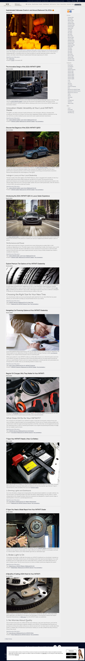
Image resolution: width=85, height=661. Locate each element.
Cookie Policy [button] (44, 653)
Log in (69, 108)
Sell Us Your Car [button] (53, 4)
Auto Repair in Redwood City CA (17, 501)
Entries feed (70, 109)
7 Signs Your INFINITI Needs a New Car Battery (22, 439)
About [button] (73, 4)
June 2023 (70, 31)
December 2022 (71, 40)
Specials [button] (40, 4)
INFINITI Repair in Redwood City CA (25, 566)
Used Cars (70, 101)
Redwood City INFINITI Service (19, 304)
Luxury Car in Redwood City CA (28, 188)
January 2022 (70, 57)
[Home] (26, 4)
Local (12, 60)
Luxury (69, 81)
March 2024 (70, 19)
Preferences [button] (17, 654)
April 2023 (70, 34)
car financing (54, 353)
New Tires (30, 302)
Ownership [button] (69, 4)
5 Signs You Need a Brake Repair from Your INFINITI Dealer (26, 509)
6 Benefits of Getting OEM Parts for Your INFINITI (23, 574)
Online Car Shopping (72, 86)
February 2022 (71, 55)
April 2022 (70, 52)
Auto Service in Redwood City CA (17, 633)
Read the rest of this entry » (13, 57)
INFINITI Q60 (70, 72)
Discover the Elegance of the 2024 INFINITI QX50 (23, 128)
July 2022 (70, 48)
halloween (11, 58)
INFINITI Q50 (14, 257)
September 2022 (71, 45)
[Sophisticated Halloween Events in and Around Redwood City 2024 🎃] (32, 31)
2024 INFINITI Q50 (13, 236)
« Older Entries (8, 638)
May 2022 (70, 51)
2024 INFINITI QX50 (42, 167)
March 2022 (70, 54)
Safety (69, 94)
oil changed (15, 413)
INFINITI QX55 (71, 75)
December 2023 (71, 23)
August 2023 (70, 28)
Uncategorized (71, 100)
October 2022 (71, 43)
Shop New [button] (29, 4)
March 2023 (70, 35)
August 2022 (70, 46)
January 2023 (70, 38)
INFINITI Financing (30, 365)
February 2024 (71, 20)
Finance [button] (58, 4)
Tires (28, 304)
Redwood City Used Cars (73, 92)
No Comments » (40, 121)
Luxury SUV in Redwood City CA (29, 119)
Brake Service (12, 566)
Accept (71, 657)
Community (70, 68)
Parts (12, 634)
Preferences (71, 650)
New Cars (70, 83)
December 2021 (71, 58)
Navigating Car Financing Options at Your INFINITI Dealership (27, 310)
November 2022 (71, 41)
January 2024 (70, 22)
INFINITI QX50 (15, 189)
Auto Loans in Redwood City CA (17, 365)
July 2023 (70, 29)
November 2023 (71, 25)
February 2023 (71, 37)
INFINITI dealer (35, 487)
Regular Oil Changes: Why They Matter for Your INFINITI (25, 373)
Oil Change (31, 430)
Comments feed (71, 111)
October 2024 (71, 17)
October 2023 (71, 26)
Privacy (6, 657)
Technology (70, 97)
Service (29, 503)
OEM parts (23, 617)
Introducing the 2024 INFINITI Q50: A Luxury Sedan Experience (28, 196)
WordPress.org (71, 112)
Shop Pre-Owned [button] (35, 4)
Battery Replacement (31, 501)
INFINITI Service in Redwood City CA (18, 302)
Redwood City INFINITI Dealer (27, 121)
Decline (71, 654)
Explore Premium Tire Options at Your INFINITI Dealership (25, 264)
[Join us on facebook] (71, 11)
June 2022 (70, 49)
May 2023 (70, 32)
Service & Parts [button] (63, 4)
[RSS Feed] (68, 11)
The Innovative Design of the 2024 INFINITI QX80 (23, 67)
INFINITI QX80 (15, 121)
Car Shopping (70, 66)
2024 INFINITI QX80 (16, 101)
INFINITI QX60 (71, 77)
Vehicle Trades (70, 103)
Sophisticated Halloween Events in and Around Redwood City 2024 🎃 (30, 10)
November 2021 (71, 60)
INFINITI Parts (29, 633)
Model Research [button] (46, 4)
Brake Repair (14, 567)
